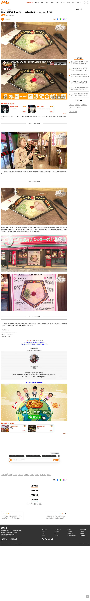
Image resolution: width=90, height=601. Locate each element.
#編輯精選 (84, 104)
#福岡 (36, 474)
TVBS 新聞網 (86, 544)
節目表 (56, 533)
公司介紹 (43, 531)
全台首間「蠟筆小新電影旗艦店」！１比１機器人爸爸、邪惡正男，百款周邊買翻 (79, 82)
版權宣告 (56, 535)
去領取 (24, 111)
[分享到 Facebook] (57, 19)
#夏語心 (26, 474)
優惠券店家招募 (58, 529)
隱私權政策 (70, 531)
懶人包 (63, 2)
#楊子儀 (21, 474)
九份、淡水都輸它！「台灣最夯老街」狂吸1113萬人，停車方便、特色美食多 (79, 69)
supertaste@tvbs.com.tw (11, 532)
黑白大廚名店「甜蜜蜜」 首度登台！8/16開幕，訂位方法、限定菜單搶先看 (79, 63)
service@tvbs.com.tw (10, 534)
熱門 (47, 2)
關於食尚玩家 (44, 529)
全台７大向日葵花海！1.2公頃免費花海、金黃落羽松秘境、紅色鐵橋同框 (79, 88)
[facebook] (43, 539)
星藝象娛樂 (82, 535)
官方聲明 (82, 533)
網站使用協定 (70, 533)
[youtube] (46, 539)
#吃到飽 (79, 108)
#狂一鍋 (72, 104)
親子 (68, 2)
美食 (52, 2)
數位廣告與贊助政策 (72, 535)
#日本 (10, 474)
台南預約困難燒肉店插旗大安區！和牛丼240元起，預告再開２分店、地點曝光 (80, 75)
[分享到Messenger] (63, 19)
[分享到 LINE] (60, 19)
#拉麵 (48, 474)
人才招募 (43, 533)
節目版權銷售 (83, 529)
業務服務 (69, 529)
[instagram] (52, 539)
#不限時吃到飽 (73, 111)
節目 (42, 2)
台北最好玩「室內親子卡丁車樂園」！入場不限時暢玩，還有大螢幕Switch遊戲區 (79, 95)
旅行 (58, 2)
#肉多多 (77, 104)
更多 (78, 2)
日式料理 (9, 9)
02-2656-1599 (11, 536)
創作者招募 (57, 531)
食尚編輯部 (7, 19)
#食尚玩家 (4, 474)
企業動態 (43, 535)
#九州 (32, 474)
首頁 (2, 9)
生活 (73, 2)
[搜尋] (85, 2)
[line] (49, 539)
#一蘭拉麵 (42, 474)
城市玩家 (29, 2)
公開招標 (82, 531)
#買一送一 (72, 108)
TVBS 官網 (81, 544)
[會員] (88, 2)
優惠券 (37, 2)
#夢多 (15, 474)
